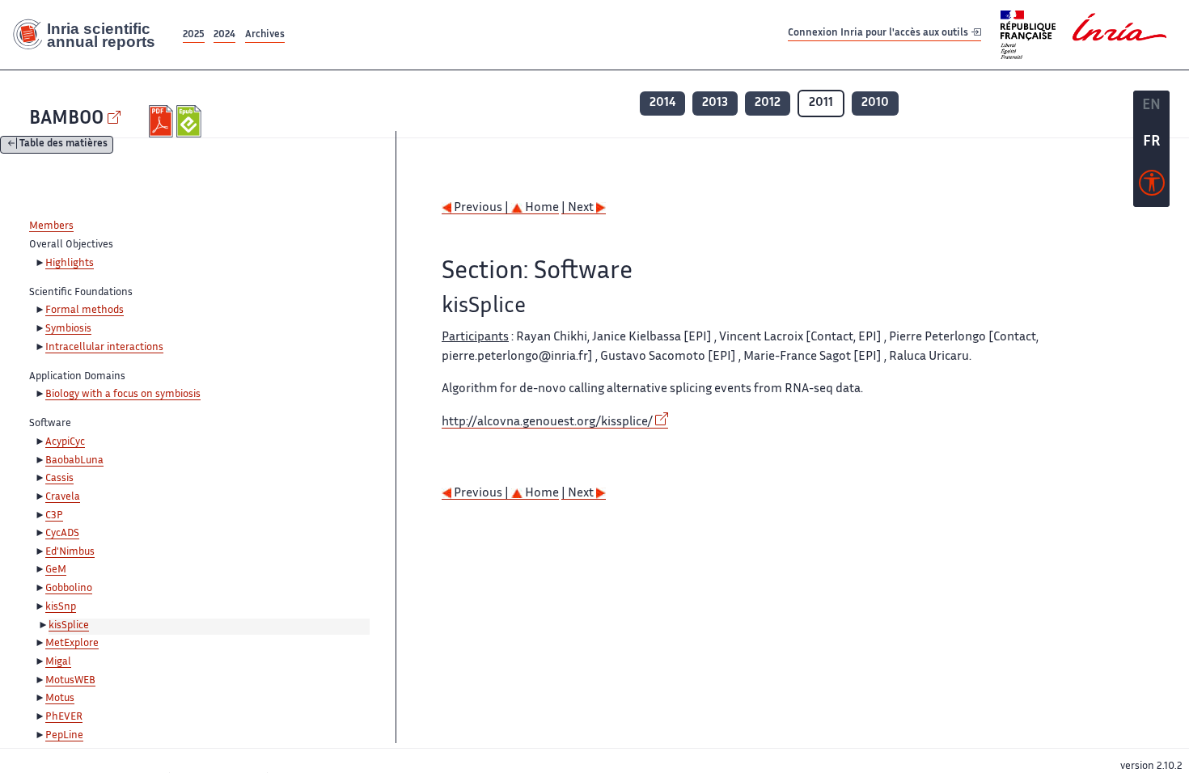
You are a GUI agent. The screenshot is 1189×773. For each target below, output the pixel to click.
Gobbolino (68, 588)
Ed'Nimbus (70, 552)
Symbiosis (68, 329)
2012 (768, 103)
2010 (875, 103)
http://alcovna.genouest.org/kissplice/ (547, 422)
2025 (194, 35)
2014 (662, 103)
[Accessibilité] (1152, 187)
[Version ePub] (190, 121)
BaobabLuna (74, 461)
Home (541, 208)
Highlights (69, 263)
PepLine (64, 736)
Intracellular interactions (104, 348)
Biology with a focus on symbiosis (123, 394)
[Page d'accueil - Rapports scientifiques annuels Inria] (90, 35)
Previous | (481, 208)
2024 (224, 35)
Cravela (62, 497)
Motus (59, 698)
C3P (54, 516)
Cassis (59, 479)
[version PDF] (163, 121)
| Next (578, 208)
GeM (55, 570)
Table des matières (63, 145)
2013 (715, 103)
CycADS (62, 534)
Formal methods (84, 310)
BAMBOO (66, 119)
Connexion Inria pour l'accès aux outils (879, 34)
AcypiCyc (65, 442)
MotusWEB (70, 681)
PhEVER (64, 717)
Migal (58, 662)
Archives (265, 35)
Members (51, 226)
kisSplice (69, 626)
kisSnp (60, 607)
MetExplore (72, 643)
